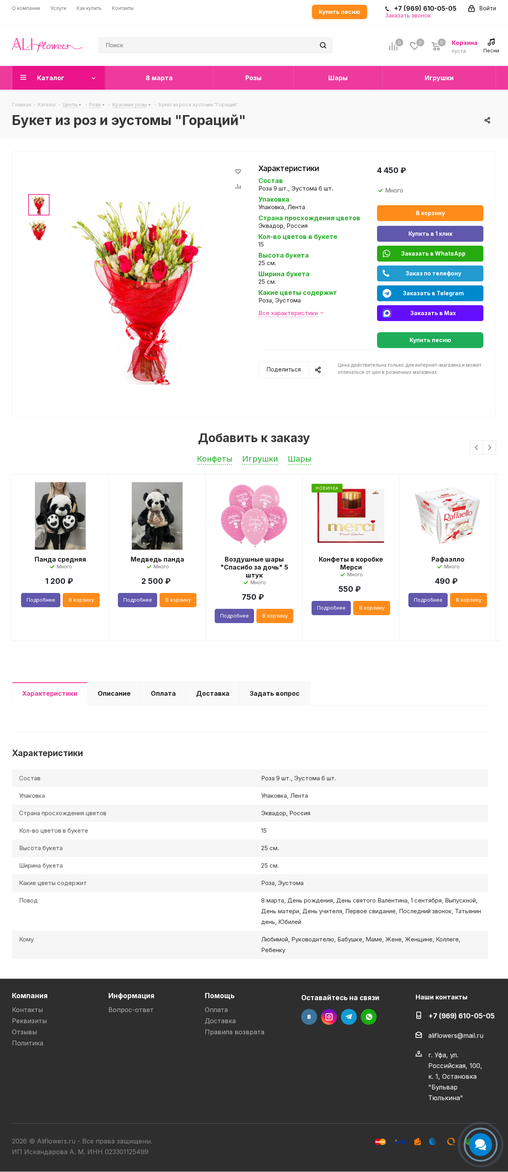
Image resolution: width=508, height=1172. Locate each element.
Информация (131, 995)
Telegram (349, 1017)
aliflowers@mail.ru (455, 1035)
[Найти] (323, 45)
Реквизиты (29, 1021)
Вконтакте (309, 1017)
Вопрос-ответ (131, 1010)
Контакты (27, 1010)
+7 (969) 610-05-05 (461, 1016)
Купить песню (339, 11)
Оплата (216, 1010)
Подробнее (41, 600)
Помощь (220, 995)
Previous (476, 448)
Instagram (329, 1017)
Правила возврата (234, 1032)
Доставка (220, 1021)
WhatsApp (369, 1017)
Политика (27, 1043)
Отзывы (24, 1032)
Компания (30, 995)
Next (489, 448)
